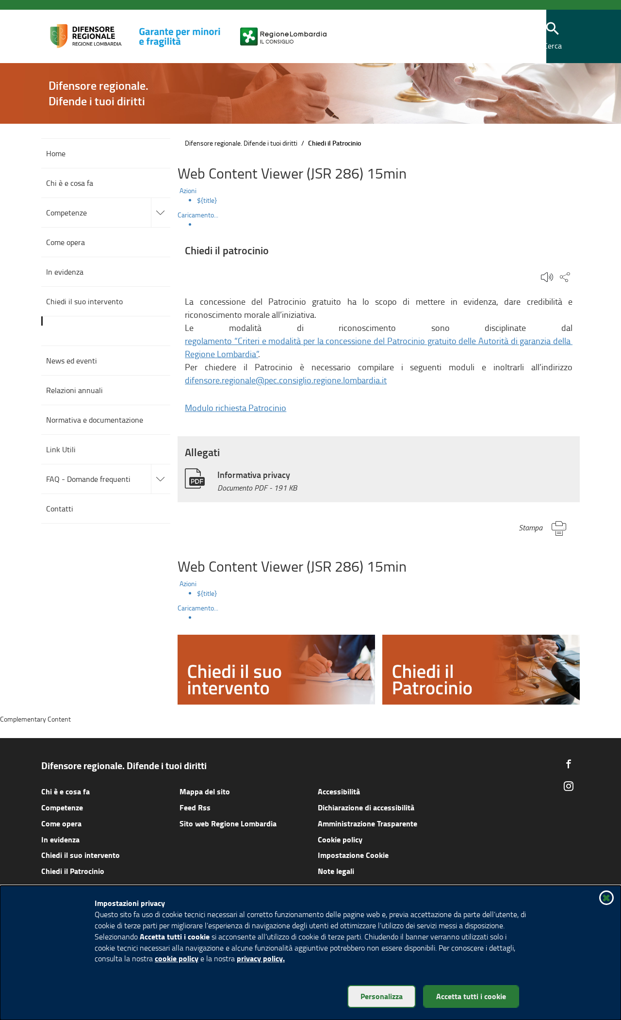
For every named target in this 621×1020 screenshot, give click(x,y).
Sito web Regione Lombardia (228, 823)
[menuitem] (388, 200)
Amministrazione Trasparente (367, 823)
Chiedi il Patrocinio (72, 870)
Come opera (61, 823)
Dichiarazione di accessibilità (366, 807)
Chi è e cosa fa (65, 791)
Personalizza (381, 996)
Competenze (62, 807)
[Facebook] (568, 764)
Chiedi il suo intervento (80, 854)
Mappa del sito (205, 791)
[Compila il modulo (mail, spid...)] (276, 668)
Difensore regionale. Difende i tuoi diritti (241, 143)
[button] (553, 36)
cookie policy (176, 958)
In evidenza (60, 839)
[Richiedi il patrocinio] (481, 668)
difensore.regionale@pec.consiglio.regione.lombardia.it (286, 380)
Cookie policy (340, 839)
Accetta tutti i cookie (471, 996)
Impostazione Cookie (353, 854)
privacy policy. (261, 958)
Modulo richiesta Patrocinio (235, 407)
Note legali (336, 870)
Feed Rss (195, 807)
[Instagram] (568, 786)
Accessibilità (339, 791)
